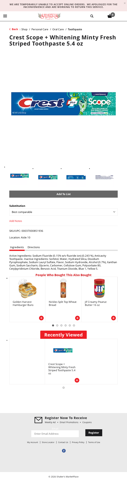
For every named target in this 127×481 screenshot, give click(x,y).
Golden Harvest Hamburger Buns (23, 303)
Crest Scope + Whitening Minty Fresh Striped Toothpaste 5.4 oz (61, 368)
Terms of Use (94, 442)
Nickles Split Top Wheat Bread (63, 303)
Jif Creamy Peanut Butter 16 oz (96, 303)
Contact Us (63, 442)
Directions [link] (34, 247)
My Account (32, 442)
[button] (19, 176)
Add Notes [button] (15, 221)
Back (14, 29)
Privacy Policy (78, 442)
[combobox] (63, 212)
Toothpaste (75, 29)
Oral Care (58, 29)
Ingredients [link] (17, 247)
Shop (24, 29)
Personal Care (39, 29)
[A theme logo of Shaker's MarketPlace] (49, 16)
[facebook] (63, 451)
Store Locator (48, 442)
